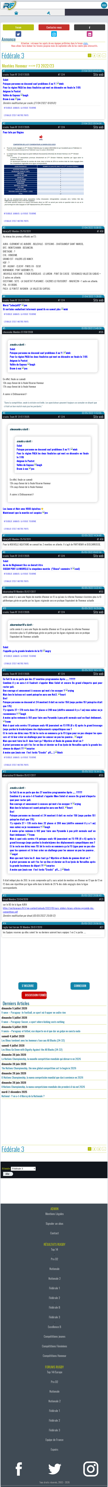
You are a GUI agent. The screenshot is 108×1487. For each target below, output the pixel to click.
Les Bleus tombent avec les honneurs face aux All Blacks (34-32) (33, 1038)
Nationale (54, 1268)
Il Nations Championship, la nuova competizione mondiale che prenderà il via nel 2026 (43, 1084)
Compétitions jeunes (54, 1336)
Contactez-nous (54, 27)
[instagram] (90, 1468)
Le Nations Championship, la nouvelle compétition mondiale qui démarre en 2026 (41, 1056)
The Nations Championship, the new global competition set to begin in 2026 (39, 1066)
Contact (54, 1233)
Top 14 (54, 1249)
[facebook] (18, 1468)
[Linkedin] (89, 34)
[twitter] (54, 1468)
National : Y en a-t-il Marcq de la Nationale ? (23, 1094)
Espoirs (54, 1449)
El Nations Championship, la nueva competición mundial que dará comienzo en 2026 (42, 1075)
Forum (18, 27)
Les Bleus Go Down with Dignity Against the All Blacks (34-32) (32, 1047)
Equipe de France (54, 1439)
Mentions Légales (54, 1213)
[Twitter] (18, 34)
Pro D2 (54, 1259)
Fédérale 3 (13, 55)
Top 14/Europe (54, 1372)
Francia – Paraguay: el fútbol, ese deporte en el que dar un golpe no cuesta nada (41, 1029)
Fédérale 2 (54, 1297)
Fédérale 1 (54, 1288)
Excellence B (54, 1326)
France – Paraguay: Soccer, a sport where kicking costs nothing (33, 1019)
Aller (7, 1174)
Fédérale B (54, 1307)
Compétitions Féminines (54, 1346)
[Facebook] (89, 27)
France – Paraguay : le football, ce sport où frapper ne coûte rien (34, 1010)
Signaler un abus (54, 1223)
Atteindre (6, 1168)
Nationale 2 (55, 1278)
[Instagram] (54, 34)
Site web (98, 74)
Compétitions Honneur (54, 1355)
